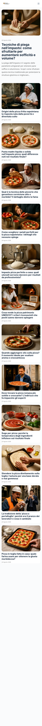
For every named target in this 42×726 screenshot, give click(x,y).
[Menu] (38, 4)
